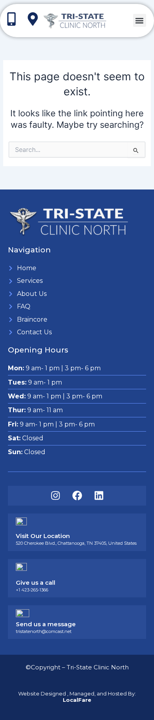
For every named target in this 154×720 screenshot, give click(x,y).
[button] (139, 20)
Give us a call (35, 582)
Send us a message (46, 624)
